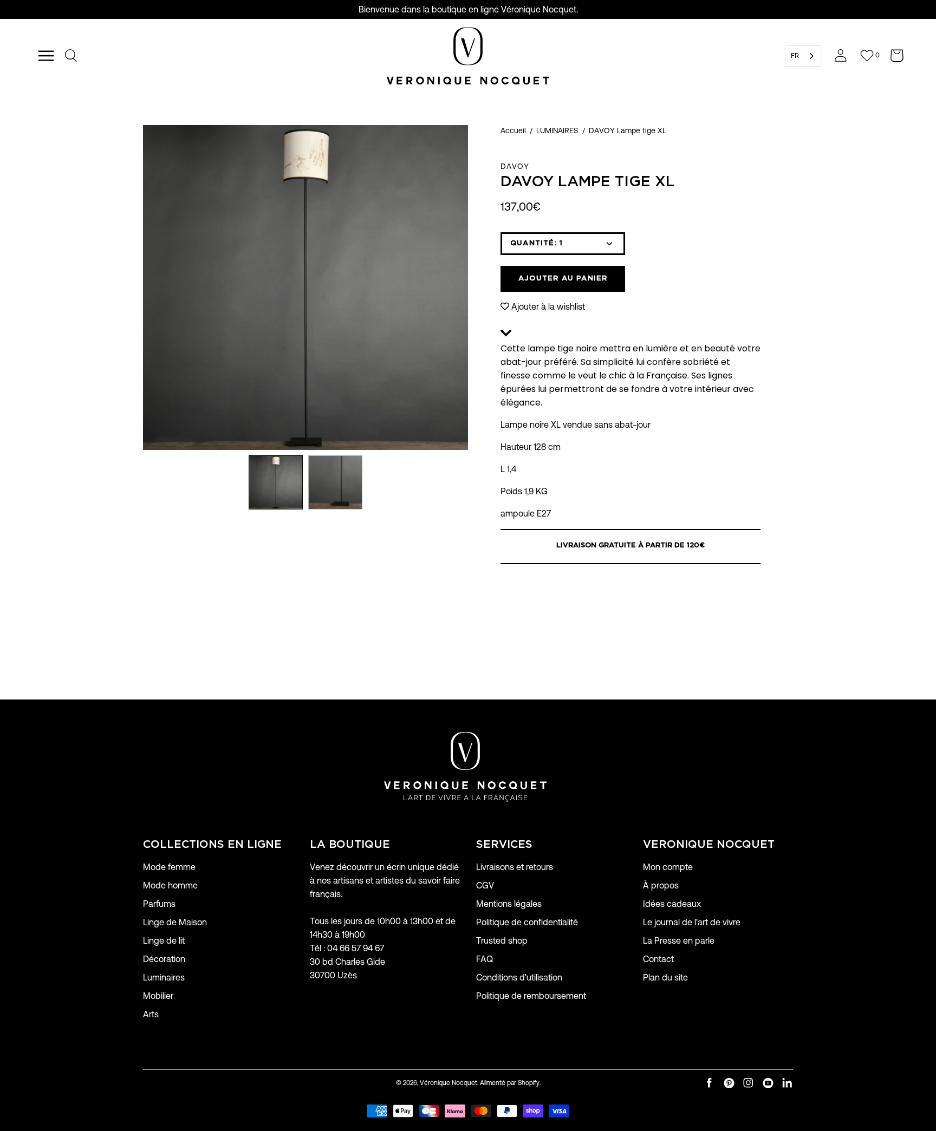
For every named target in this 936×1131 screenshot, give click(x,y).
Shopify (529, 1082)
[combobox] (803, 56)
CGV (485, 885)
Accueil (513, 130)
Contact (658, 959)
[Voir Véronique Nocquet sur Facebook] (709, 1083)
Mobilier (158, 996)
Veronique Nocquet (709, 844)
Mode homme (170, 885)
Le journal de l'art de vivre (691, 922)
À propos (661, 885)
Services (504, 844)
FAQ (484, 959)
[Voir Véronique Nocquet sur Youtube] (768, 1083)
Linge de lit (164, 940)
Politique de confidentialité (527, 922)
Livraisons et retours (514, 867)
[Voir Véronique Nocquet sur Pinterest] (729, 1083)
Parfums (159, 903)
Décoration (164, 959)
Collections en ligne (212, 844)
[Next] (468, 287)
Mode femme (169, 867)
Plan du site (665, 977)
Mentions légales (509, 903)
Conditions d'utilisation (519, 977)
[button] (630, 334)
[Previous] (143, 287)
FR (795, 55)
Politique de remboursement (531, 996)
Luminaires (164, 977)
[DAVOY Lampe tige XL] (276, 482)
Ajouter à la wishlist (548, 306)
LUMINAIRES (557, 130)
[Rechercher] (71, 55)
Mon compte (668, 867)
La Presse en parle (678, 940)
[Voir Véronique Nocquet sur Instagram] (748, 1083)
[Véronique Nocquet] (468, 55)
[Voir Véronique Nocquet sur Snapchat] (787, 1083)
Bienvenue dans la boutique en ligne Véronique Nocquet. (468, 9)
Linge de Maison (175, 922)
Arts (151, 1014)
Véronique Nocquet (448, 1082)
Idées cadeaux (672, 903)
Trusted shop (502, 940)
